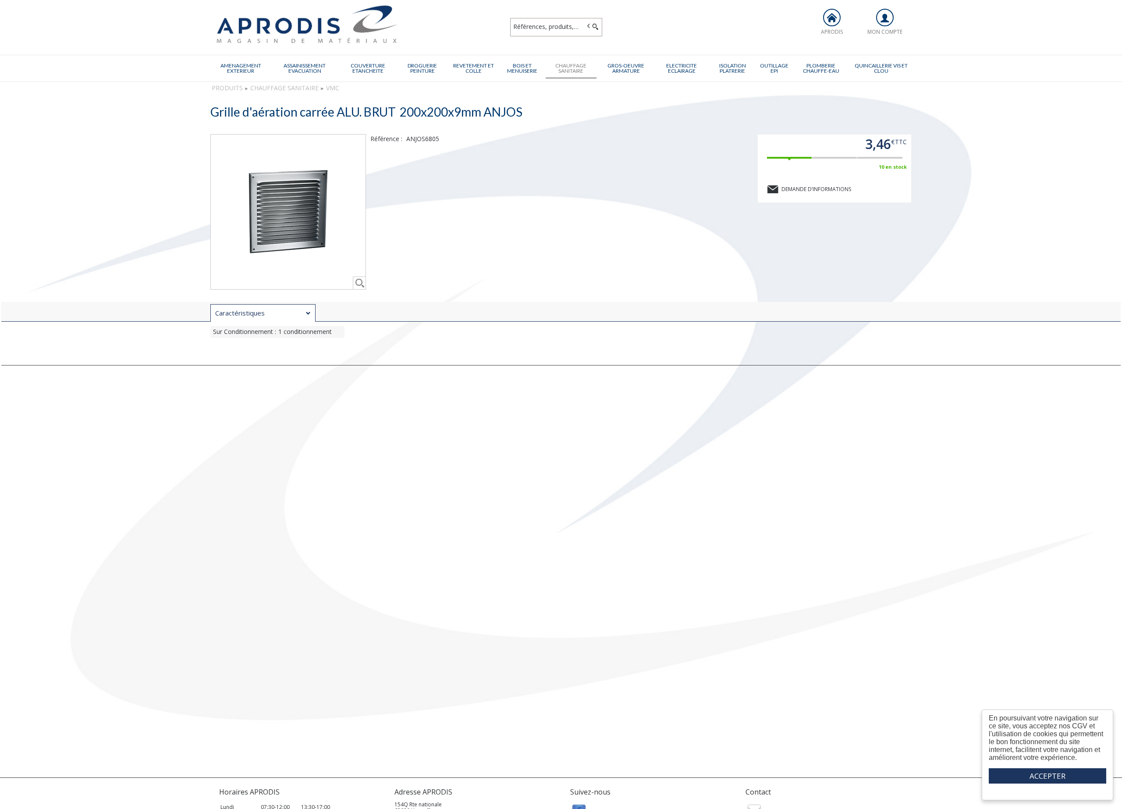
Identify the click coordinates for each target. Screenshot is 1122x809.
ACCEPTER (1047, 776)
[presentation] (263, 313)
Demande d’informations (816, 189)
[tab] (263, 313)
